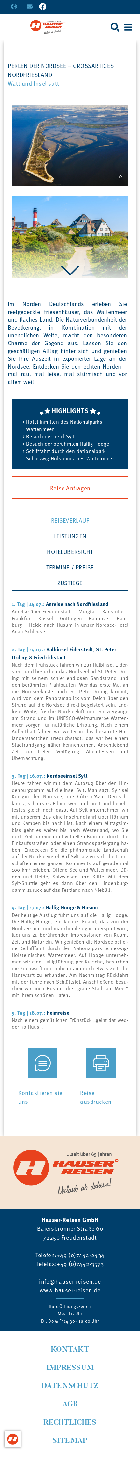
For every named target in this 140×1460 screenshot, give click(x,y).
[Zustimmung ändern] (13, 1439)
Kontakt (70, 1350)
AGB (70, 1404)
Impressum (70, 1368)
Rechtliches (69, 1422)
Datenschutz (69, 1386)
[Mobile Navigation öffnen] (128, 27)
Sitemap (70, 1441)
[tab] (70, 520)
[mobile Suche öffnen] (115, 27)
